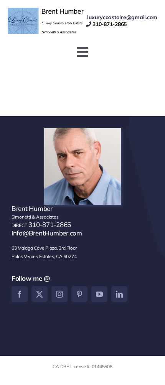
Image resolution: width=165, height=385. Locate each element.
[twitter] (39, 294)
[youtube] (99, 294)
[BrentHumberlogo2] (47, 11)
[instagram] (59, 294)
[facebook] (20, 294)
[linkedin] (119, 294)
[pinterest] (79, 294)
